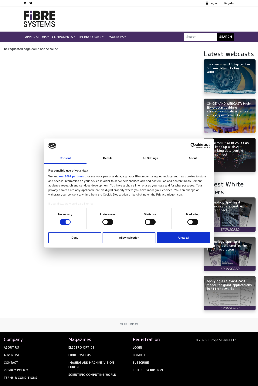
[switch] (107, 222)
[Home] (39, 13)
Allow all (183, 237)
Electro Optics (81, 347)
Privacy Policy (16, 370)
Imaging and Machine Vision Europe (91, 364)
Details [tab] (107, 158)
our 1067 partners (71, 176)
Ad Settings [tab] (150, 158)
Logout (139, 355)
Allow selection (129, 237)
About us (11, 347)
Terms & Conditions (20, 378)
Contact (11, 362)
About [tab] (193, 158)
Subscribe (141, 362)
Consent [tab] (65, 158)
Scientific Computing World (92, 375)
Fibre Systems (79, 355)
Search (225, 37)
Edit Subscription (148, 370)
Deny (74, 237)
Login (137, 347)
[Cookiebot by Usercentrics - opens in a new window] (193, 146)
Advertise (12, 355)
